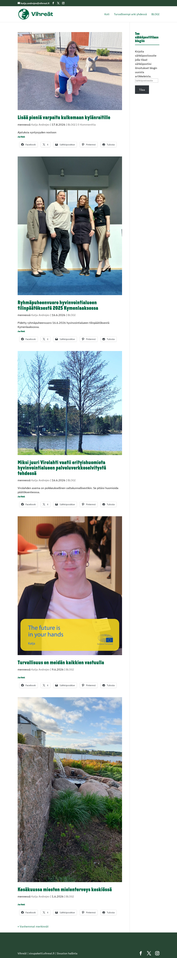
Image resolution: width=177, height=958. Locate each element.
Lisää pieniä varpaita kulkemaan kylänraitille (64, 118)
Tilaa (142, 89)
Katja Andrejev (40, 124)
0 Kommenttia (87, 124)
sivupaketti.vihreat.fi (41, 953)
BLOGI (155, 14)
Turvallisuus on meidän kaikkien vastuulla (61, 663)
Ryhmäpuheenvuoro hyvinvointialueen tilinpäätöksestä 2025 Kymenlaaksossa (58, 305)
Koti (106, 14)
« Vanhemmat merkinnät (33, 926)
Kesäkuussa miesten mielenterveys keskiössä (65, 890)
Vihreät (22, 953)
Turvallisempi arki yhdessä (130, 14)
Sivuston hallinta (67, 953)
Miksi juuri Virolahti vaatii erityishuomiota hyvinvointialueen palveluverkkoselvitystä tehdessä (62, 468)
